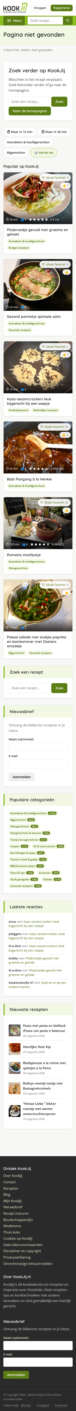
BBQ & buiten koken (26, 866)
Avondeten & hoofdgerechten (28, 142)
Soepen (18, 846)
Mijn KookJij (12, 1201)
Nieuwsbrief (12, 1207)
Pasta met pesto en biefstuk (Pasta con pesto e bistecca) (44, 1028)
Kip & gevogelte (23, 879)
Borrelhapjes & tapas (26, 853)
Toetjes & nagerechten (28, 840)
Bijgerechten (16, 153)
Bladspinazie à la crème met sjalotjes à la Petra (44, 1065)
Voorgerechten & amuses (29, 833)
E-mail (13, 756)
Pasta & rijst (21, 873)
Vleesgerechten (18, 568)
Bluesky (26, 1405)
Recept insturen (16, 1213)
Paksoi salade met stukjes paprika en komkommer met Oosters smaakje (36, 641)
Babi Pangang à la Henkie (29, 479)
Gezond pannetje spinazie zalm (34, 316)
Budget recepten (19, 248)
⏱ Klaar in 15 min (20, 132)
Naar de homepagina (30, 111)
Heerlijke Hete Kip (37, 1047)
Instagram (43, 1405)
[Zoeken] (68, 20)
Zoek (59, 101)
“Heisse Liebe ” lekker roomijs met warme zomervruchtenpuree (39, 1108)
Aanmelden (22, 777)
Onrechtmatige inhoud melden (28, 1264)
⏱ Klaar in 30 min (54, 132)
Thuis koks (11, 1232)
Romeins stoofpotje (24, 555)
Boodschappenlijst (18, 1220)
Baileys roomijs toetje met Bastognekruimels (43, 1085)
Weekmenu (12, 1226)
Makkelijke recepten (45, 410)
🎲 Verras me (43, 153)
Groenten (48, 873)
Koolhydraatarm (18, 410)
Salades (51, 879)
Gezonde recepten (20, 330)
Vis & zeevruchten (48, 846)
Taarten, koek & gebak (27, 859)
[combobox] (45, 20)
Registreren (61, 8)
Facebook (61, 1405)
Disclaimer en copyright (22, 1251)
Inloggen (40, 8)
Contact (9, 1182)
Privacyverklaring (17, 1257)
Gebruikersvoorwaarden (22, 1245)
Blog (6, 1194)
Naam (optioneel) (21, 739)
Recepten (10, 1188)
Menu (17, 20)
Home (25, 50)
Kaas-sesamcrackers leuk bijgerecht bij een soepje (29, 401)
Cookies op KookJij (17, 1238)
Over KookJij (12, 1176)
